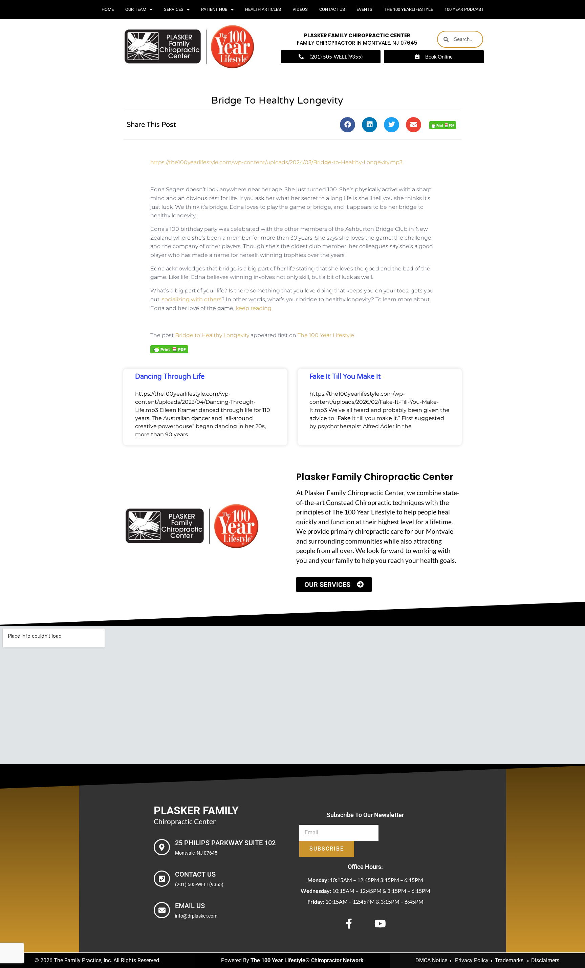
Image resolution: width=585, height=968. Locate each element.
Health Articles (263, 9)
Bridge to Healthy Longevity (212, 335)
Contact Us (332, 9)
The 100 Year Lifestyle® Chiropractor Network (307, 960)
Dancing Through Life (169, 377)
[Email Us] (162, 910)
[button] (347, 124)
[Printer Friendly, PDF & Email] (442, 125)
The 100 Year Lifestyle (326, 335)
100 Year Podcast (464, 9)
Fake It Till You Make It (345, 377)
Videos (300, 9)
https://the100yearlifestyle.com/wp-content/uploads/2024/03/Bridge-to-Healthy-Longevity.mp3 (276, 162)
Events (364, 9)
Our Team (135, 9)
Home (108, 9)
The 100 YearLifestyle (408, 9)
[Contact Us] (162, 879)
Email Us (190, 906)
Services (173, 9)
